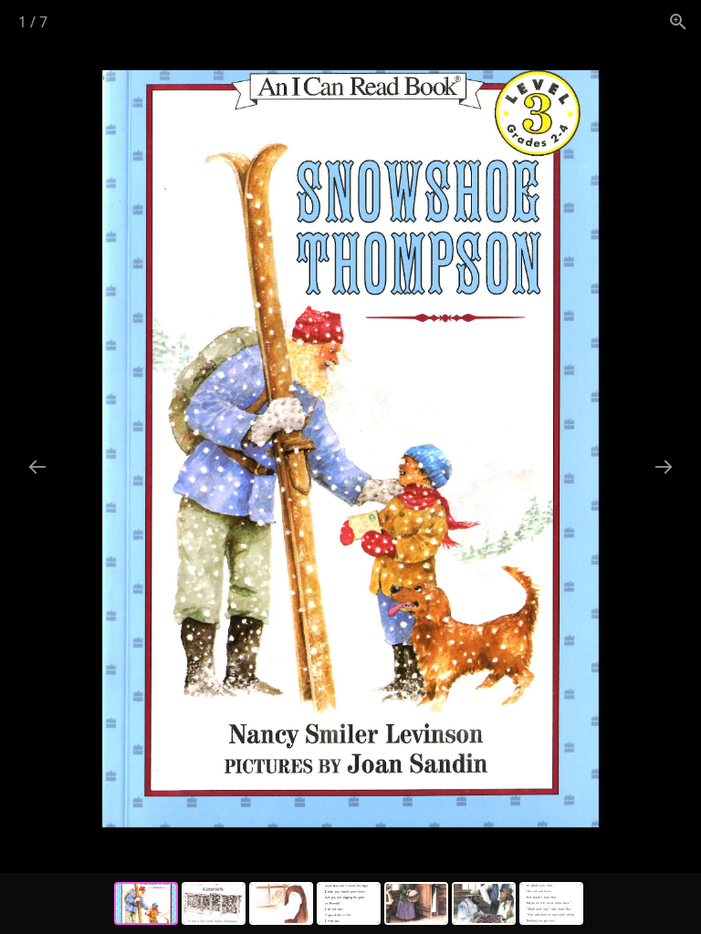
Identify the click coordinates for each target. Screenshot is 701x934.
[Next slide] (663, 466)
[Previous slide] (37, 466)
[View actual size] (678, 21)
